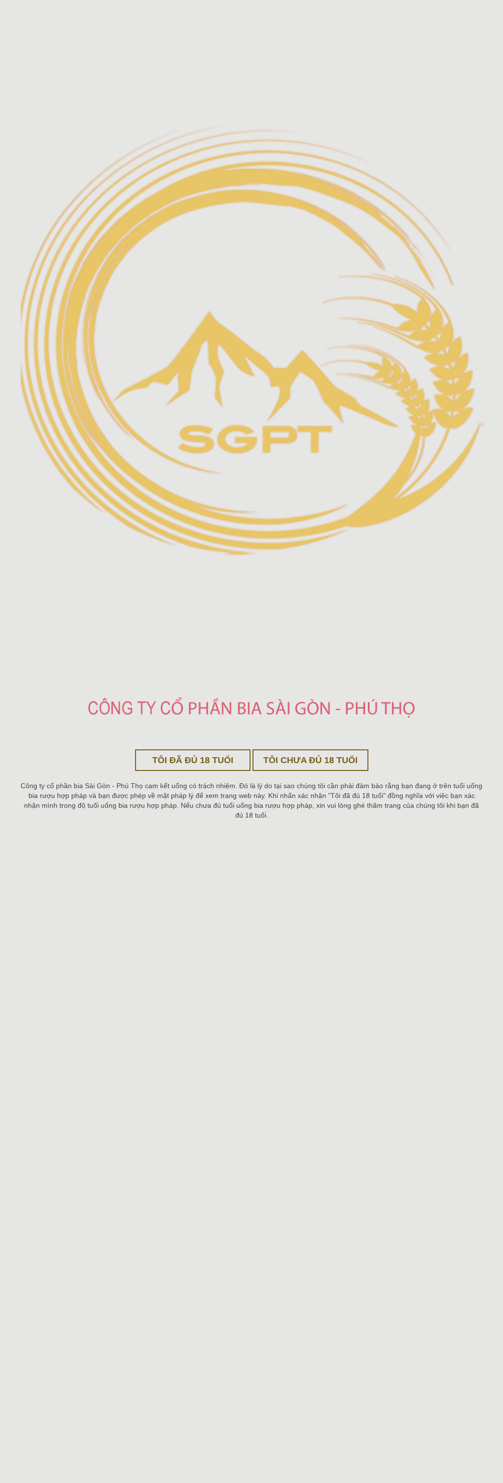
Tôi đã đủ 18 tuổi (192, 760)
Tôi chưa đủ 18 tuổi (310, 760)
